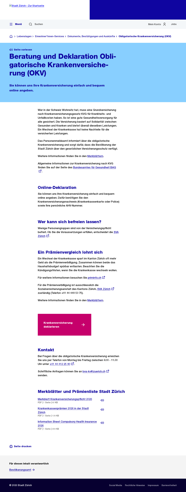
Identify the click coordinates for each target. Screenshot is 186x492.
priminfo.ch (94, 277)
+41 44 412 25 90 (60, 363)
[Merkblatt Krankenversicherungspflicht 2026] (102, 400)
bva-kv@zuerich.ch (94, 371)
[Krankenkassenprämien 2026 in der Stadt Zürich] (102, 409)
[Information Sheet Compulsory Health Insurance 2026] (102, 423)
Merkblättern (95, 156)
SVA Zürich (103, 288)
